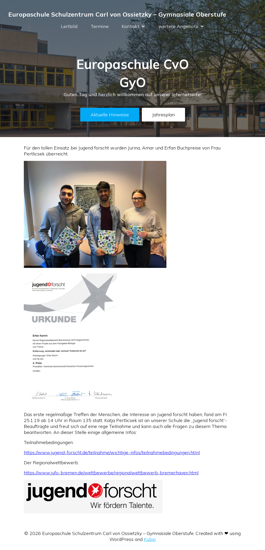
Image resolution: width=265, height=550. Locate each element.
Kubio (150, 539)
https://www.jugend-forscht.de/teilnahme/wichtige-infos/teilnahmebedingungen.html (112, 452)
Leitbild (69, 26)
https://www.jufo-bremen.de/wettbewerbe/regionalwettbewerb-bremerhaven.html (111, 473)
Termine (100, 26)
